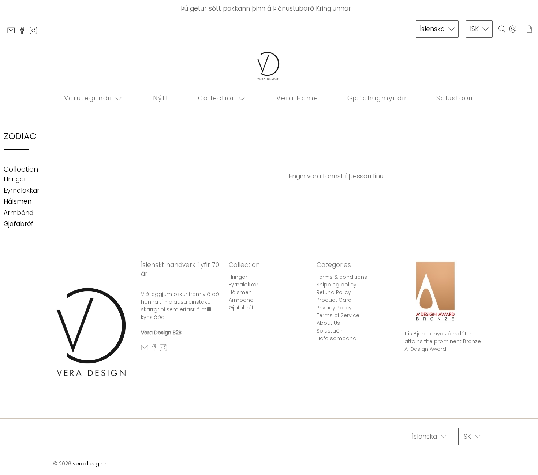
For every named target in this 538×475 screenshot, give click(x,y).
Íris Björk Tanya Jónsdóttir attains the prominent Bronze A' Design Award (442, 341)
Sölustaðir (455, 98)
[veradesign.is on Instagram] (35, 32)
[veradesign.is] (269, 66)
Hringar (15, 179)
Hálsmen (17, 201)
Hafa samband (336, 338)
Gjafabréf (19, 223)
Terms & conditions (342, 277)
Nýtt (161, 98)
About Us (328, 323)
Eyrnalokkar (22, 190)
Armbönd (18, 212)
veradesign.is (90, 463)
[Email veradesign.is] (12, 32)
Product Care (334, 300)
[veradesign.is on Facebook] (23, 32)
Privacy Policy (334, 307)
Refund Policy (334, 292)
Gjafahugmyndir (377, 98)
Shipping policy (336, 284)
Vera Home (297, 98)
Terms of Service (338, 315)
